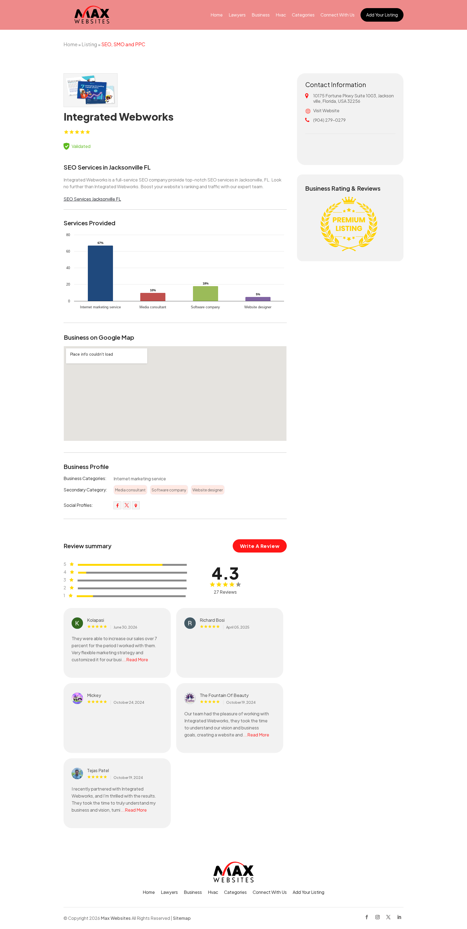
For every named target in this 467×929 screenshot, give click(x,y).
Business (261, 15)
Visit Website (326, 110)
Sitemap (182, 918)
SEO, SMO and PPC (123, 44)
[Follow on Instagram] (377, 917)
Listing (89, 44)
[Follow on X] (388, 917)
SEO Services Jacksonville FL (92, 199)
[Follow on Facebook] (366, 917)
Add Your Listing (382, 15)
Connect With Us (338, 15)
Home (217, 15)
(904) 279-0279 (329, 120)
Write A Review (260, 546)
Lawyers (237, 15)
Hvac (281, 15)
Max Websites (116, 918)
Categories (303, 15)
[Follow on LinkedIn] (399, 917)
